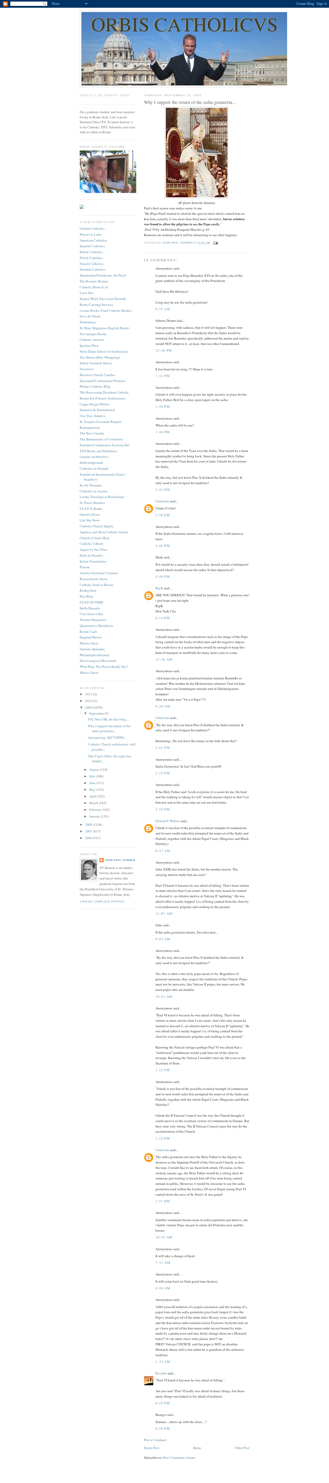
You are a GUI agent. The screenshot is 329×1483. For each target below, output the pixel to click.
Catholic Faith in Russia (96, 584)
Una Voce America (92, 415)
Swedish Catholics (92, 269)
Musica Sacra (89, 643)
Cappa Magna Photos (94, 404)
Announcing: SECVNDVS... (107, 737)
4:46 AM (163, 1288)
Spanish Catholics (92, 246)
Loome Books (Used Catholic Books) (106, 310)
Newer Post (151, 1447)
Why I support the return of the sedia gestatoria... (109, 728)
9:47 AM (163, 850)
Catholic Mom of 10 (94, 287)
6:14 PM (163, 618)
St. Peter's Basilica (92, 502)
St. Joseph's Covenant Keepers (101, 421)
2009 (89, 707)
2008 (89, 824)
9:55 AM (163, 309)
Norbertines (88, 322)
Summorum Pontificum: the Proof (103, 275)
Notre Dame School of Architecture (104, 351)
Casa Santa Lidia (91, 613)
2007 (89, 831)
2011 (89, 694)
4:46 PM (163, 545)
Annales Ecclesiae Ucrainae (99, 573)
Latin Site (86, 292)
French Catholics (91, 263)
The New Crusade (92, 433)
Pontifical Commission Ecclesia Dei (104, 445)
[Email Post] (215, 242)
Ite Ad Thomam (90, 485)
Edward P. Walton (168, 821)
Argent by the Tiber (93, 549)
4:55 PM (163, 809)
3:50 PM (163, 515)
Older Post (242, 1447)
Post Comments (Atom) (179, 1457)
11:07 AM (164, 913)
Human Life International (97, 409)
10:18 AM (164, 1237)
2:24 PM (163, 773)
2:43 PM (163, 489)
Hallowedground (91, 462)
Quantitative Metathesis (96, 625)
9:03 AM (163, 939)
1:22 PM (163, 1070)
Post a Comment (155, 1439)
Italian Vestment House (96, 363)
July (92, 776)
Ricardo (161, 1373)
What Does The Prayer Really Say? (104, 666)
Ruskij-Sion (88, 590)
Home (197, 1447)
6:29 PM (163, 1403)
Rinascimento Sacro (93, 578)
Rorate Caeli (88, 631)
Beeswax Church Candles (97, 374)
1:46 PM (163, 432)
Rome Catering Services (96, 304)
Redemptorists (90, 427)
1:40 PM (163, 406)
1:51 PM (163, 1201)
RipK (159, 588)
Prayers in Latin (91, 234)
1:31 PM (163, 376)
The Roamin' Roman (94, 281)
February (95, 809)
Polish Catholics (91, 257)
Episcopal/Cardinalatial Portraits (102, 380)
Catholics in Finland (94, 468)
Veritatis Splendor (92, 649)
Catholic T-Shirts (91, 543)
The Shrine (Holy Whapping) (100, 357)
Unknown (162, 501)
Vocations (87, 369)
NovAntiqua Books (93, 334)
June (92, 782)
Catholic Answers (92, 339)
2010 (89, 700)
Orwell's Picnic (90, 514)
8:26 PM (163, 1428)
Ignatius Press (89, 345)
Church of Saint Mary (95, 538)
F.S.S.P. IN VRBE (91, 602)
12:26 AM (164, 659)
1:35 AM (163, 1361)
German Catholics (92, 228)
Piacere (85, 567)
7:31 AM (163, 1262)
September (97, 713)
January (95, 816)
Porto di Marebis (91, 555)
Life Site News (90, 520)
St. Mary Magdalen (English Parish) (104, 328)
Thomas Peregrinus (93, 619)
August (94, 769)
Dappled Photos (91, 637)
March (94, 803)
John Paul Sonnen (120, 860)
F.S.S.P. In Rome (91, 508)
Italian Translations (93, 561)
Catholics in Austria (93, 491)
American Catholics (93, 240)
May (92, 789)
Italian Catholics (91, 252)
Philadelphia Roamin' (95, 655)
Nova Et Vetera (90, 316)
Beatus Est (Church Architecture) (102, 398)
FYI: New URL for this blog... (108, 719)
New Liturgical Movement (98, 660)
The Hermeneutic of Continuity (101, 439)
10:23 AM (164, 996)
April (93, 796)
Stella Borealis (90, 608)
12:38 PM (164, 350)
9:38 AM (163, 706)
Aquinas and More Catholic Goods (104, 532)
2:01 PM (163, 747)
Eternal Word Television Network (103, 298)
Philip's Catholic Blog (95, 386)
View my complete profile (102, 901)
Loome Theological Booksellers (102, 496)
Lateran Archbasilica (94, 456)
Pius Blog (86, 596)
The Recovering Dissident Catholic (104, 392)
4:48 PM (163, 576)
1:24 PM (163, 1138)
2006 (89, 838)
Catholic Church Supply (97, 526)
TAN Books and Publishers (98, 451)
